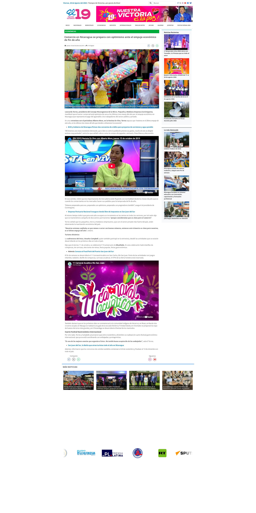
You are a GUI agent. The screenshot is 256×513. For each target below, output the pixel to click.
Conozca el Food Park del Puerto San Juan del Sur (94, 251)
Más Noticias (70, 367)
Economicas (101, 25)
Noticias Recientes (171, 32)
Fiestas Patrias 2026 (183, 25)
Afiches (151, 25)
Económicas (70, 31)
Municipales (89, 25)
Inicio (68, 25)
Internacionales (125, 25)
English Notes (140, 25)
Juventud (170, 25)
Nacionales (77, 25)
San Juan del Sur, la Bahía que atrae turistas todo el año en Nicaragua (96, 345)
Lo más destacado (171, 130)
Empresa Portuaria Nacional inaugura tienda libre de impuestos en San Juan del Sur (101, 212)
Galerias (160, 25)
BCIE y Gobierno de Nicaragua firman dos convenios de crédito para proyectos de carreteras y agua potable (110, 127)
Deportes (113, 25)
